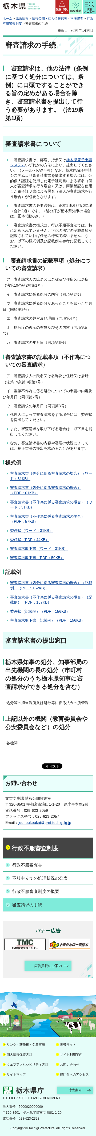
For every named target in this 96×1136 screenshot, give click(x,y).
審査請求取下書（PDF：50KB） (37, 558)
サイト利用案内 (71, 1054)
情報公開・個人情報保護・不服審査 (57, 18)
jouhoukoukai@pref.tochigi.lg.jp (44, 822)
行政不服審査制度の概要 (35, 891)
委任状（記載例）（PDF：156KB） (40, 611)
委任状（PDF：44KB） (29, 540)
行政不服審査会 (27, 865)
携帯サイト (68, 1045)
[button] (62, 7)
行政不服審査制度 (35, 848)
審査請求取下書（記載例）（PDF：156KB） (47, 620)
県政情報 (22, 18)
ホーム (7, 18)
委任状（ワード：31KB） (31, 530)
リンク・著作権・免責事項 (26, 1045)
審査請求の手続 (27, 905)
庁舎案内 (75, 1090)
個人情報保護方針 (19, 1054)
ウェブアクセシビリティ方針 (27, 1064)
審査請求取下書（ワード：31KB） (39, 548)
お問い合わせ (69, 1064)
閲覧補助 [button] (75, 10)
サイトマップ (16, 1074)
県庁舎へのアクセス (74, 1074)
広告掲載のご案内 (48, 966)
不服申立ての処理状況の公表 (40, 878)
